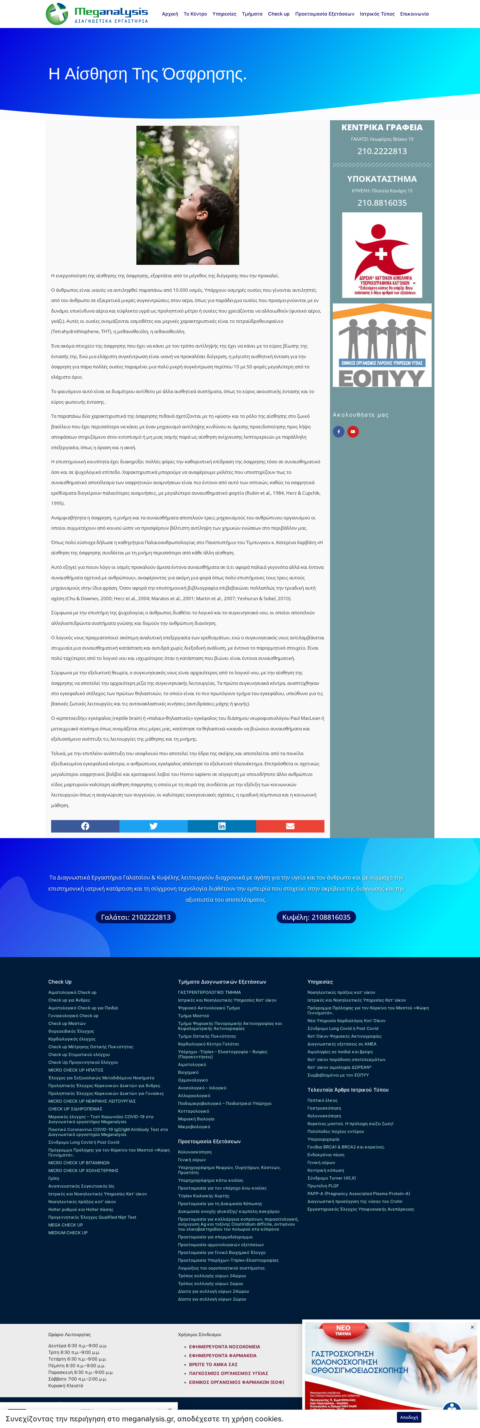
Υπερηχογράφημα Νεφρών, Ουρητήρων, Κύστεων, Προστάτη (229, 1170)
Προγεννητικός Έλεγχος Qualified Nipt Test (92, 1217)
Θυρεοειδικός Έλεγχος (71, 1031)
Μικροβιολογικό (194, 1126)
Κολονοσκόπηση (195, 1152)
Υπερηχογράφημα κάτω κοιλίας (210, 1180)
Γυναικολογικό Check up (73, 1015)
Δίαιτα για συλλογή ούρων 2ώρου (212, 1299)
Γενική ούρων (192, 1159)
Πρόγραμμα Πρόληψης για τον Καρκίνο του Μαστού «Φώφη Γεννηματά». (109, 1152)
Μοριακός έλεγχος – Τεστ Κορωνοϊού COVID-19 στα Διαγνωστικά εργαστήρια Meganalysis (101, 1119)
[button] (85, 826)
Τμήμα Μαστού (193, 1015)
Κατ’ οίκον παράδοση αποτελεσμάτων (347, 1059)
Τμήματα (252, 14)
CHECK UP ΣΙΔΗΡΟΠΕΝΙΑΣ (75, 1109)
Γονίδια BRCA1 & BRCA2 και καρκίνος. (346, 1147)
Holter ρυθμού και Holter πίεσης (80, 1209)
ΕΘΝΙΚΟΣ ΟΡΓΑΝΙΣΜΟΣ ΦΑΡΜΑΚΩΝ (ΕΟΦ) (236, 1382)
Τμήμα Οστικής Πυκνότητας (207, 1036)
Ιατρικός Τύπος (377, 14)
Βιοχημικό (188, 1072)
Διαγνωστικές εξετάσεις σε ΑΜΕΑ (342, 1044)
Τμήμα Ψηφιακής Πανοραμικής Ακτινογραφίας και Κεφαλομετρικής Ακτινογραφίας (230, 1026)
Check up (279, 14)
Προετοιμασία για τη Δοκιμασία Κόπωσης (220, 1203)
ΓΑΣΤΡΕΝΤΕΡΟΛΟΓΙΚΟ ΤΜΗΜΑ (209, 992)
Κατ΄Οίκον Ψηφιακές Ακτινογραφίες (345, 1036)
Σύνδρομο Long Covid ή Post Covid (83, 1142)
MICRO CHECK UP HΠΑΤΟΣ (76, 1070)
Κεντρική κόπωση (326, 1170)
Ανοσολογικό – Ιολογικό (202, 1087)
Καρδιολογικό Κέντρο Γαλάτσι (208, 1044)
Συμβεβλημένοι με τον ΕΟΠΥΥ (338, 1075)
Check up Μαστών (67, 1023)
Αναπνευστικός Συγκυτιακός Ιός (81, 1186)
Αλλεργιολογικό (194, 1095)
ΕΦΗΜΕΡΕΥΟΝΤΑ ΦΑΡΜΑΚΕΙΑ (223, 1355)
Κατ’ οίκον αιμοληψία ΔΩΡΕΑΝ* (340, 1067)
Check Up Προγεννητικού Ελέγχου (83, 1062)
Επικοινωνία (414, 14)
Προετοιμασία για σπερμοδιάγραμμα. (216, 1237)
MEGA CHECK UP (65, 1225)
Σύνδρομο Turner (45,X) (332, 1178)
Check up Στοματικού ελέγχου (79, 1054)
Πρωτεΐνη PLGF (323, 1185)
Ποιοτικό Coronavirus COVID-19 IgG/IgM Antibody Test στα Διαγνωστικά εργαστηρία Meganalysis (108, 1132)
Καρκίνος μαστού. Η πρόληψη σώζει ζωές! (350, 1123)
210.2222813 (382, 151)
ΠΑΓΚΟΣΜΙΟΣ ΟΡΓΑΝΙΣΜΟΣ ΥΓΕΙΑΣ (228, 1373)
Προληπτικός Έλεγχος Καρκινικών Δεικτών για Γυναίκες (106, 1093)
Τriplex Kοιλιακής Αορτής (203, 1195)
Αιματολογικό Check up (72, 992)
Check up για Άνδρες (69, 1000)
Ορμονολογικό (193, 1080)
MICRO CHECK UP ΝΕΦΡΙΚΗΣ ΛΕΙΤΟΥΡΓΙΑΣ (92, 1101)
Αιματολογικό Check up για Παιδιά (83, 1007)
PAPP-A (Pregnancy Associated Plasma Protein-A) (359, 1193)
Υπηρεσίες (224, 14)
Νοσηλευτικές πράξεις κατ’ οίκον (82, 1201)
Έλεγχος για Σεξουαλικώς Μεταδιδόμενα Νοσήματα (101, 1077)
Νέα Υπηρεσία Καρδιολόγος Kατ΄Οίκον (347, 1020)
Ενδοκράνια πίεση (326, 1154)
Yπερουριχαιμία (323, 1139)
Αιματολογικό (192, 1064)
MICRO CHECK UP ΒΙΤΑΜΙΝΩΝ (78, 1162)
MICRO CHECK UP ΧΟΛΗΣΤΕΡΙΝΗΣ (83, 1170)
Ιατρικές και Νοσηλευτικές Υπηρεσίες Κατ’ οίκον (97, 1193)
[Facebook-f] (338, 432)
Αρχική (170, 14)
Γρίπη (53, 1178)
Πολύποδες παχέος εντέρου (336, 1131)
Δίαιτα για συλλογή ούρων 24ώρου (213, 1291)
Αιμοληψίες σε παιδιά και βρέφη (340, 1051)
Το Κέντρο (195, 14)
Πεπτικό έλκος (323, 1100)
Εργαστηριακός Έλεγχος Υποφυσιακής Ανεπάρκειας (361, 1209)
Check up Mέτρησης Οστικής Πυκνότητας (90, 1046)
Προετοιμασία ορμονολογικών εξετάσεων (221, 1244)
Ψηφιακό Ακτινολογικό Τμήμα (209, 1007)
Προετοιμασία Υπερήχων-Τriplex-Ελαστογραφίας (228, 1260)
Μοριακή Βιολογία (196, 1119)
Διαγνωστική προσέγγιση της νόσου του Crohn (355, 1201)
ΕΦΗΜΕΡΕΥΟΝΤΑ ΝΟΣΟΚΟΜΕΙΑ (224, 1346)
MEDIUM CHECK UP (68, 1232)
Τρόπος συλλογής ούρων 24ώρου (212, 1275)
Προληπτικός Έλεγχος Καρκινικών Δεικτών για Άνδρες (104, 1085)
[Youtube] (353, 432)
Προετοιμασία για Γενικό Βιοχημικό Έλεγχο (222, 1252)
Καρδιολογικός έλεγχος (72, 1039)
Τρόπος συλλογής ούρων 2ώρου (210, 1283)
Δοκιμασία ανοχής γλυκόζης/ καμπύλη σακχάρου (229, 1211)
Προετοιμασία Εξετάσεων (324, 14)
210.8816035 (382, 202)
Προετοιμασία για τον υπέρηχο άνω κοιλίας (222, 1188)
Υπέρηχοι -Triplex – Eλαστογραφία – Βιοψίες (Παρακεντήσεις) (223, 1054)
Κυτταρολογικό (193, 1111)
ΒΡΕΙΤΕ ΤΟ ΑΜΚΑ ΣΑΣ (213, 1364)
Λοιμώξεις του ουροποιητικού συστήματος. (222, 1268)
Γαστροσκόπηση (324, 1108)
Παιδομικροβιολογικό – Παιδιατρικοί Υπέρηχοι (224, 1103)
